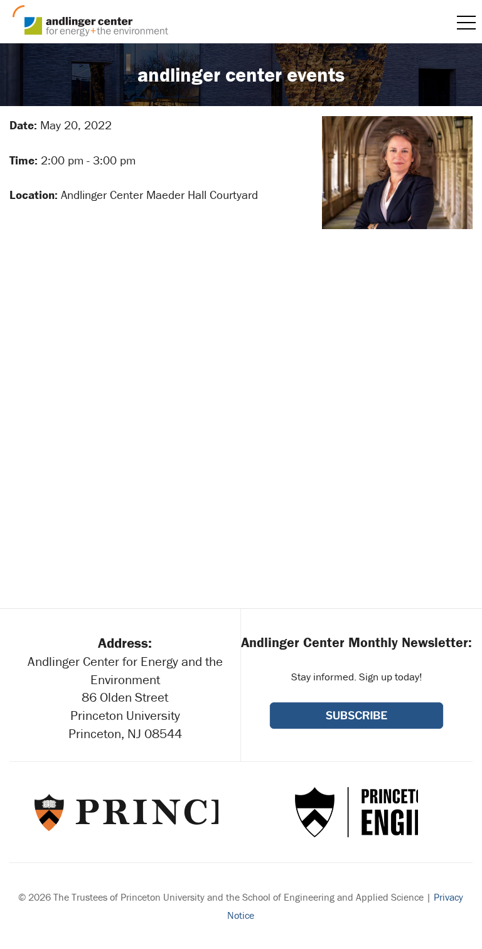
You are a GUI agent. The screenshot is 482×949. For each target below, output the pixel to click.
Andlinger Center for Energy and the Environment (90, 20)
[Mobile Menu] (466, 22)
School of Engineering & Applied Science (356, 812)
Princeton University (125, 812)
